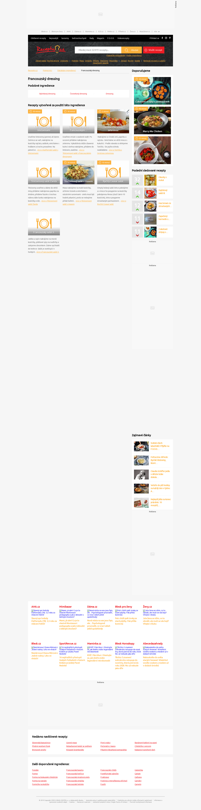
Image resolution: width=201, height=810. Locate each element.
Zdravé (124, 61)
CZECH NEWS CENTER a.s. (60, 800)
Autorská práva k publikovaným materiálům (100, 800)
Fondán (35, 770)
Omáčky (88, 61)
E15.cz (100, 32)
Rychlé (131, 61)
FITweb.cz (122, 32)
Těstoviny (104, 61)
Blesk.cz (44, 32)
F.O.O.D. (110, 38)
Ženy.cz (133, 32)
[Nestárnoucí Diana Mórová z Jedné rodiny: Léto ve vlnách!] (44, 648)
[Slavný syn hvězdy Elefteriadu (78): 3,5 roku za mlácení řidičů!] (44, 612)
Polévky (75, 61)
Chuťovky (64, 61)
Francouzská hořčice (75, 774)
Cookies (72, 802)
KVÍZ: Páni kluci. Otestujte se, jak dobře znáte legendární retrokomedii (99, 658)
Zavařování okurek (100, 63)
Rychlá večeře (53, 61)
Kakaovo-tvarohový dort (145, 750)
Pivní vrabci (105, 743)
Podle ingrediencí (134, 55)
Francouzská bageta (74, 770)
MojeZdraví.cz (145, 32)
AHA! (69, 32)
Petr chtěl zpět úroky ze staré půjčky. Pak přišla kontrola (126, 621)
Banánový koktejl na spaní (146, 743)
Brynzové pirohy (39, 750)
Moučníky (113, 61)
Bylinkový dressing (47, 94)
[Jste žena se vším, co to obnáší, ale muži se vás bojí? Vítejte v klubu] (156, 612)
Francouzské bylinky (75, 784)
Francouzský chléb (108, 770)
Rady (92, 38)
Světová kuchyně (79, 38)
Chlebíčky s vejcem (143, 746)
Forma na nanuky (39, 781)
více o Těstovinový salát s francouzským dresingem (77, 153)
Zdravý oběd (41, 61)
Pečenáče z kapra (107, 746)
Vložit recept (155, 50)
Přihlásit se (154, 38)
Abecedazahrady (153, 643)
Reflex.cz (110, 32)
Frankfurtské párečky (109, 774)
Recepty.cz (33, 70)
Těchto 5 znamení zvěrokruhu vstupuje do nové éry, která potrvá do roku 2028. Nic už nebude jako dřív (127, 662)
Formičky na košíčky (40, 784)
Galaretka (139, 770)
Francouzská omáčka (75, 781)
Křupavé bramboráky (75, 750)
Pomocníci (47, 70)
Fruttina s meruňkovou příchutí (113, 781)
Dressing (109, 94)
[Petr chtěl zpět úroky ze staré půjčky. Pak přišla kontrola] (128, 612)
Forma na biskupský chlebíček (45, 777)
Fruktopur (104, 777)
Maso (81, 61)
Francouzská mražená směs (78, 777)
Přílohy (96, 61)
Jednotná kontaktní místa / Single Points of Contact (110, 802)
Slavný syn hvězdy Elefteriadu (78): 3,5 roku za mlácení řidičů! (44, 621)
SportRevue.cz (67, 643)
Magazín (100, 38)
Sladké (137, 61)
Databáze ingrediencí (66, 70)
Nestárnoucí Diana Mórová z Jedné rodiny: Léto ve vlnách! (44, 656)
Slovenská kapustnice (41, 743)
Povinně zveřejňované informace (141, 802)
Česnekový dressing (78, 94)
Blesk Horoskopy (124, 643)
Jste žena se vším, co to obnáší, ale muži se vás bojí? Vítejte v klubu (156, 621)
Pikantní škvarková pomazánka (113, 750)
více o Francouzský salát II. (48, 252)
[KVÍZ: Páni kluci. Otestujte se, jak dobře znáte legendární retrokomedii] (100, 649)
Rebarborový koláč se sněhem (79, 746)
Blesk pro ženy (57, 32)
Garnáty (138, 781)
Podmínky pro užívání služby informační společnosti (135, 800)
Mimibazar (65, 606)
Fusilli (103, 784)
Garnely (138, 784)
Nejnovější (53, 38)
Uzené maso (71, 743)
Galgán (138, 774)
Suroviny (65, 38)
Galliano (138, 777)
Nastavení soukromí (83, 802)
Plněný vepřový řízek (41, 746)
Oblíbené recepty (38, 38)
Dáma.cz (78, 32)
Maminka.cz (89, 32)
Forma (35, 774)
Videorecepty (123, 38)
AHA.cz (35, 606)
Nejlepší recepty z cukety (154, 61)
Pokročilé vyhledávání (116, 55)
